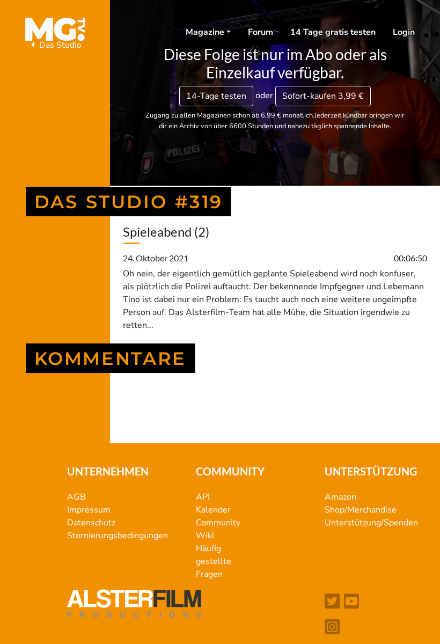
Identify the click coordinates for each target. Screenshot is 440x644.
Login (404, 32)
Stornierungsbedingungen (117, 535)
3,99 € (323, 96)
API (203, 497)
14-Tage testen (216, 96)
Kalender (213, 510)
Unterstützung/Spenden (371, 523)
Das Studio (59, 45)
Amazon (340, 497)
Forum (260, 32)
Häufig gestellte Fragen (213, 561)
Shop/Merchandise (361, 510)
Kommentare (110, 358)
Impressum (89, 510)
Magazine (205, 32)
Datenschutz (91, 523)
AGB (76, 497)
